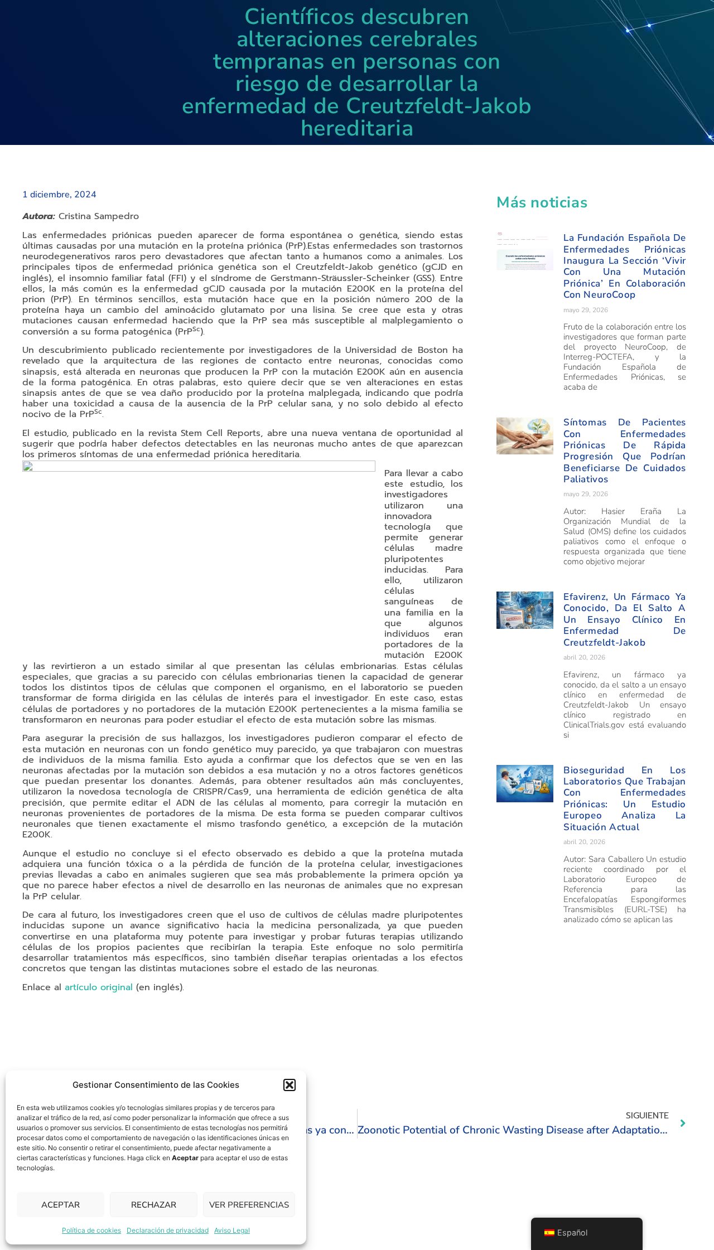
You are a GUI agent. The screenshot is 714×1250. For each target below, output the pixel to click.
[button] (289, 1085)
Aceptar (60, 1204)
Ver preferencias (249, 1204)
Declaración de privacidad (168, 1230)
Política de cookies (91, 1230)
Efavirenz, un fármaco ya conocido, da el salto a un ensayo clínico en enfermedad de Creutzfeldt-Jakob (624, 619)
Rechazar (153, 1204)
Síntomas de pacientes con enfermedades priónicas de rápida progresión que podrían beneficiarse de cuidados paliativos (624, 451)
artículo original (99, 987)
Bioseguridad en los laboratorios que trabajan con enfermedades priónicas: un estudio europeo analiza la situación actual (624, 799)
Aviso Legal (232, 1230)
